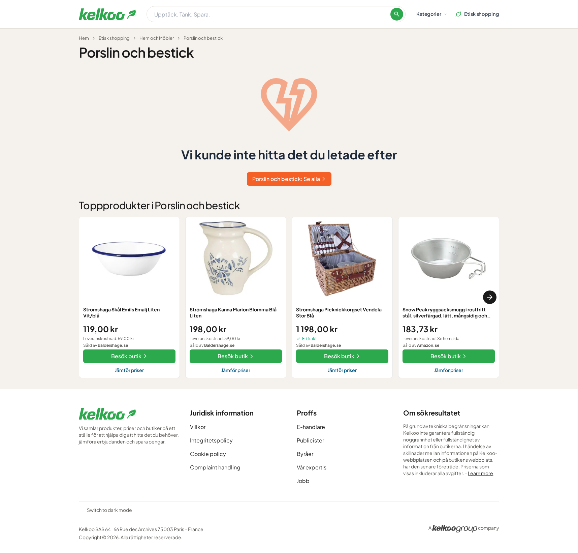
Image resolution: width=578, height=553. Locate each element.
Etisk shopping (114, 38)
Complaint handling (215, 467)
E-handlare (311, 426)
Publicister (310, 440)
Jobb (303, 480)
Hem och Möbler (156, 38)
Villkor (197, 426)
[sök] (396, 14)
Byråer (305, 453)
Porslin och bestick (203, 38)
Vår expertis (311, 467)
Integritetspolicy (211, 440)
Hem (84, 38)
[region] (289, 297)
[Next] (489, 297)
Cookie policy (208, 453)
